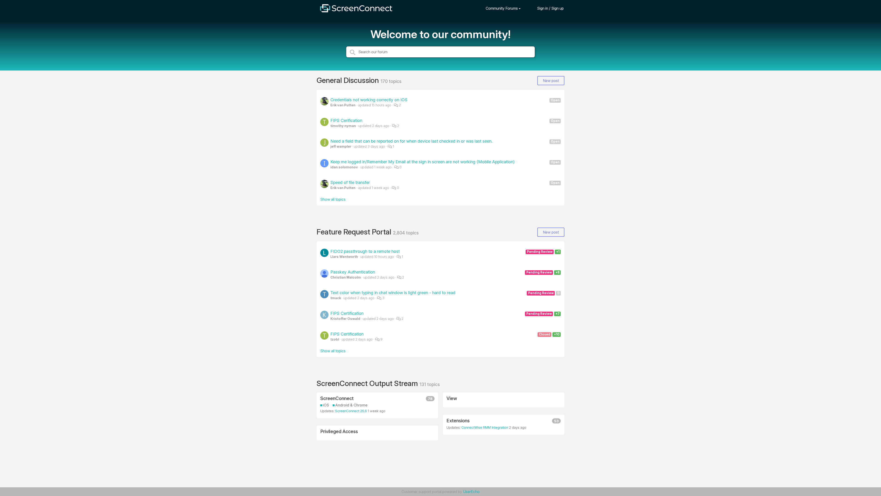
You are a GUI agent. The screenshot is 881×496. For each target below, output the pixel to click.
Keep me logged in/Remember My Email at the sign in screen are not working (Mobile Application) (445, 161)
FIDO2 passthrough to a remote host (445, 251)
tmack (335, 298)
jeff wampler (340, 146)
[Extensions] (503, 425)
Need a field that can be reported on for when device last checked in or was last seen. (445, 141)
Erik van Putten (342, 105)
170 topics (391, 81)
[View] (503, 399)
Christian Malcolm (345, 277)
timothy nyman (343, 126)
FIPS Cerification (445, 120)
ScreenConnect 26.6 (351, 411)
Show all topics (333, 199)
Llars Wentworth (344, 257)
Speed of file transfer (445, 182)
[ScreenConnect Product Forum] (356, 8)
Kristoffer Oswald (345, 319)
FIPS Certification (445, 313)
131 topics (430, 384)
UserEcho (471, 491)
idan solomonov (344, 167)
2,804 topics (406, 233)
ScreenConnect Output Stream (368, 383)
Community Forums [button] (502, 8)
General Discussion (349, 80)
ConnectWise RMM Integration (484, 427)
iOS (326, 405)
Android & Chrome (351, 405)
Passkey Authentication (445, 272)
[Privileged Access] (377, 433)
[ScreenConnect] (377, 405)
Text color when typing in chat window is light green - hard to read (445, 292)
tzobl (334, 339)
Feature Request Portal (355, 231)
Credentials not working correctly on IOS (445, 99)
